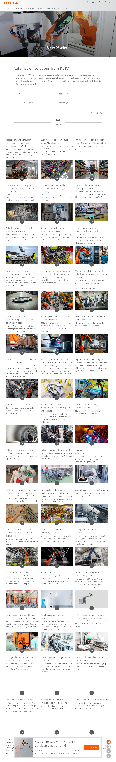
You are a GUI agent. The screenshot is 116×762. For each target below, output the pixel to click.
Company (66, 8)
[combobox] (35, 94)
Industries (17, 8)
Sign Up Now (92, 747)
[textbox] (35, 93)
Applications (29, 8)
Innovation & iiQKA (52, 8)
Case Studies (25, 62)
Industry (16, 98)
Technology (62, 107)
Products (7, 8)
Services (39, 8)
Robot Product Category (20, 107)
